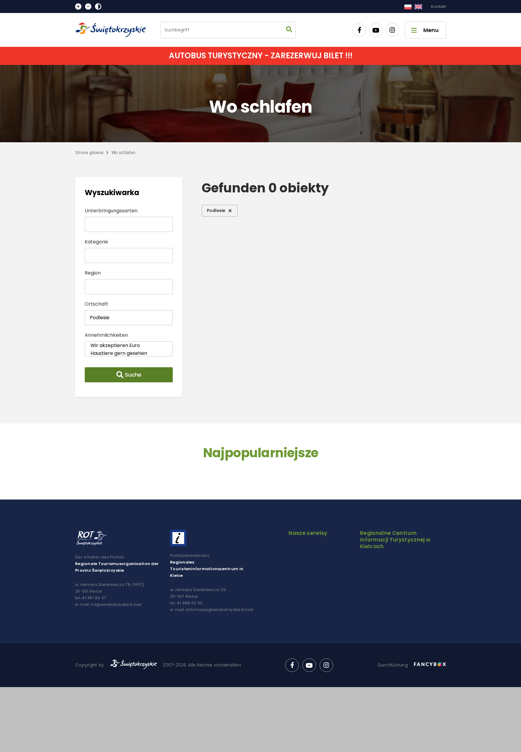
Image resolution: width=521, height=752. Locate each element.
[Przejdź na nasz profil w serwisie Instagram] (392, 30)
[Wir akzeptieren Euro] (129, 345)
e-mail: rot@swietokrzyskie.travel (108, 604)
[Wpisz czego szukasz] (289, 30)
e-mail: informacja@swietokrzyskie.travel (211, 609)
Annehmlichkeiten (106, 335)
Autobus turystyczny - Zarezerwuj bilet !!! (260, 55)
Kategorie (96, 241)
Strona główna (89, 152)
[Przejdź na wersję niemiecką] (418, 6)
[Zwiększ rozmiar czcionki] (78, 6)
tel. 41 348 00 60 (186, 603)
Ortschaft (96, 303)
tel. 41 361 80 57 (90, 598)
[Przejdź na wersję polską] (408, 6)
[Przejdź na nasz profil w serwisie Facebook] (359, 30)
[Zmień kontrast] (98, 6)
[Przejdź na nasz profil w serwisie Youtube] (376, 30)
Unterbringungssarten (111, 210)
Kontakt (438, 6)
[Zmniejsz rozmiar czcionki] (88, 6)
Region (93, 272)
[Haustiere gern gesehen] (129, 353)
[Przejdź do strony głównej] (113, 30)
